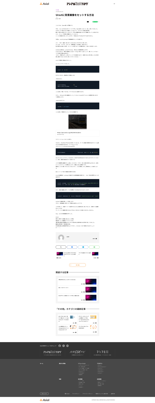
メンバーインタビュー (102, 380)
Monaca (99, 365)
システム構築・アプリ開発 (84, 368)
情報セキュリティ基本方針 (102, 393)
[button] (77, 122)
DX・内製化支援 (82, 366)
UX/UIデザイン (82, 371)
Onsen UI (100, 368)
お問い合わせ (44, 393)
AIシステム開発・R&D (83, 370)
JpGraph (99, 373)
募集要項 (99, 385)
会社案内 (80, 387)
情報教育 (80, 374)
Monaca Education (101, 366)
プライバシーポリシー (88, 393)
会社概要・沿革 (82, 382)
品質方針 (113, 393)
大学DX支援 (81, 373)
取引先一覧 (81, 384)
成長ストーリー (101, 382)
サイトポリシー (76, 393)
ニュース (80, 385)
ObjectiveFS (100, 371)
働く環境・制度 (101, 384)
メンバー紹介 (81, 380)
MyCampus (100, 370)
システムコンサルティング (84, 365)
